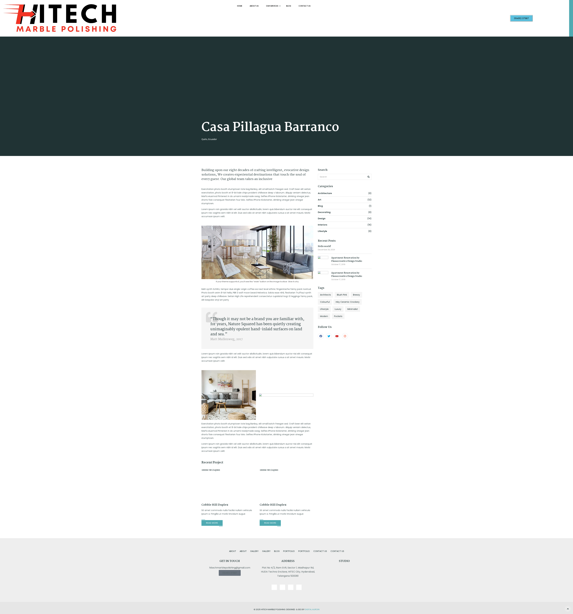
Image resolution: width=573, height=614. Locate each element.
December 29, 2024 (326, 249)
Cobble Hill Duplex (214, 505)
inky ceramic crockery (347, 301)
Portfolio (289, 551)
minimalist (352, 309)
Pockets (338, 316)
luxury (338, 309)
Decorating (324, 212)
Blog (288, 6)
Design (321, 218)
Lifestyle (322, 231)
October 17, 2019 (338, 264)
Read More (212, 522)
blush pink (342, 294)
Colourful (325, 301)
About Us (254, 6)
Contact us (320, 551)
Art (319, 199)
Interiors (322, 224)
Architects (325, 294)
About (232, 551)
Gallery (254, 551)
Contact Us (305, 6)
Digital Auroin (312, 609)
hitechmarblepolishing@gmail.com (229, 567)
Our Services (272, 6)
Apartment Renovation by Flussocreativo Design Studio (346, 259)
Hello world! (324, 246)
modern (324, 316)
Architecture (325, 193)
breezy (356, 294)
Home (239, 6)
